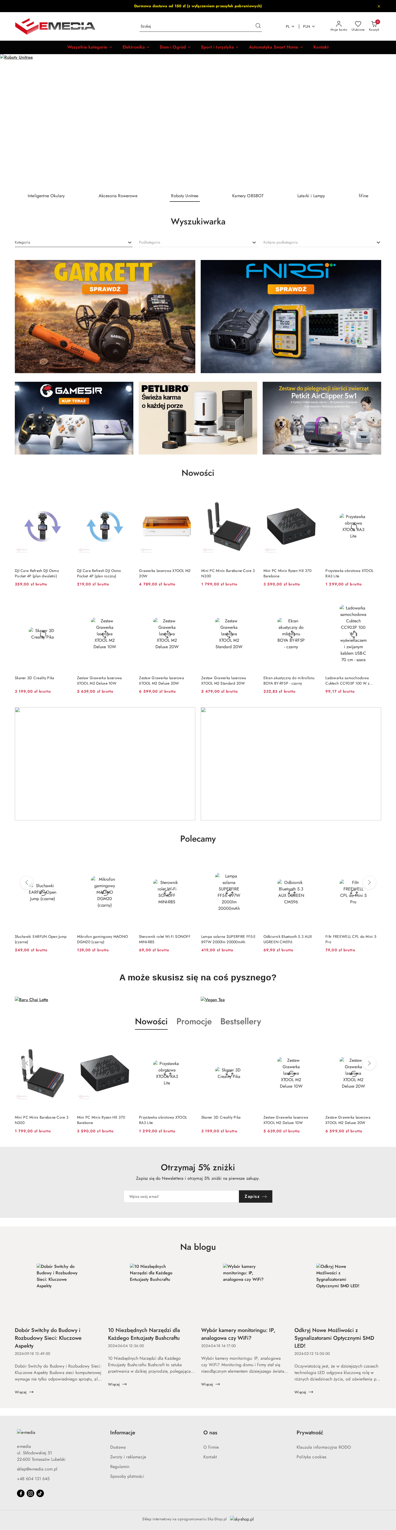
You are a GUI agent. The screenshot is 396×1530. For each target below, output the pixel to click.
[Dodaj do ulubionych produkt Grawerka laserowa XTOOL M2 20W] (189, 496)
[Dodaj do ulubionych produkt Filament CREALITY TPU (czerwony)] (375, 862)
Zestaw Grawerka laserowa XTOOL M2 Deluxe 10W (99, 680)
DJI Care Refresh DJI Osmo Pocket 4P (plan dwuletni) (37, 573)
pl (288, 26)
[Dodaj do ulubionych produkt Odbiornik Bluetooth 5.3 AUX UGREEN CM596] (251, 862)
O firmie (211, 1447)
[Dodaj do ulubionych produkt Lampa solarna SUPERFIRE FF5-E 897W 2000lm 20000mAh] (189, 862)
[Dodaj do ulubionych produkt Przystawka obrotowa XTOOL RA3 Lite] (375, 496)
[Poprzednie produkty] (27, 882)
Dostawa (118, 1447)
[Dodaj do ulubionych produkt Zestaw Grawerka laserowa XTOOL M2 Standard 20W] (251, 603)
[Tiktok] (40, 1493)
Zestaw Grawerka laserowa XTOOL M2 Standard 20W (223, 680)
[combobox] (74, 242)
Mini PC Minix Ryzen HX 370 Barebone (287, 573)
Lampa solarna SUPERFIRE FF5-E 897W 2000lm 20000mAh (166, 939)
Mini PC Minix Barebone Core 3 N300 (228, 573)
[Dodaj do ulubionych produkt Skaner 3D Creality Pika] (64, 603)
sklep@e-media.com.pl (37, 1469)
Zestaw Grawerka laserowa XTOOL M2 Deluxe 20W (161, 680)
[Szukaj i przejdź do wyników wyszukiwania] (258, 26)
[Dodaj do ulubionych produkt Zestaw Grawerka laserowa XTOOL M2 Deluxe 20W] (189, 603)
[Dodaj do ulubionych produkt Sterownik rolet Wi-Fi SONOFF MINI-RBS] (126, 862)
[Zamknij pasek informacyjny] (378, 6)
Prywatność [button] (310, 1433)
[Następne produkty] (369, 882)
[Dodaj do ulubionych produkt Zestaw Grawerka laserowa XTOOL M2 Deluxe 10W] (126, 603)
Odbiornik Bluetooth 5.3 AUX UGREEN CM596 (225, 939)
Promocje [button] (194, 1021)
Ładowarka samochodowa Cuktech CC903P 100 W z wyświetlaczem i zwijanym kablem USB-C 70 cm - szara (348, 680)
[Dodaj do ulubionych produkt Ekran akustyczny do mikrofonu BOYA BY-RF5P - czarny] (313, 603)
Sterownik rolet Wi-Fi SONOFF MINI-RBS (102, 939)
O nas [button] (210, 1433)
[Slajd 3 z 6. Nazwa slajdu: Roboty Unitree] (198, 121)
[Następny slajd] (384, 121)
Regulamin (119, 1466)
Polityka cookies (311, 1457)
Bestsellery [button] (240, 1021)
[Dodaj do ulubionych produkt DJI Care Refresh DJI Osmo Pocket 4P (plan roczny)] (126, 496)
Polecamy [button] (198, 838)
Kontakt (210, 1457)
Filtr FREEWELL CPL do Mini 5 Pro (288, 939)
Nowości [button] (151, 1021)
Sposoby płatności (127, 1476)
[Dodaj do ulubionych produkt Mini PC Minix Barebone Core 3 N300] (251, 496)
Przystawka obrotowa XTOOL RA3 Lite (349, 573)
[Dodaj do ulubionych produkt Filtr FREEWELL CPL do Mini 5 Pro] (313, 862)
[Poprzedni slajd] (11, 121)
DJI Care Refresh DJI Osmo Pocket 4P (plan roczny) (99, 573)
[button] (90, 47)
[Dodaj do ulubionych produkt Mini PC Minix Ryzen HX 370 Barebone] (313, 496)
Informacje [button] (122, 1433)
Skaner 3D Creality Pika (34, 678)
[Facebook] (21, 1493)
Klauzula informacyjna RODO (324, 1447)
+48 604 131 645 (33, 1479)
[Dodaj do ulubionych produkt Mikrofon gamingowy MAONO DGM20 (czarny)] (64, 862)
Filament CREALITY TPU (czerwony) (345, 939)
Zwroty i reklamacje (128, 1457)
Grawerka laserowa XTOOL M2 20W (164, 573)
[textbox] (22, 242)
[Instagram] (30, 1493)
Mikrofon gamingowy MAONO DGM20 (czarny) (40, 939)
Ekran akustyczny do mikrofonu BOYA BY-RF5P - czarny (289, 680)
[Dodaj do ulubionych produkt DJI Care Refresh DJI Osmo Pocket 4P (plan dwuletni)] (64, 496)
